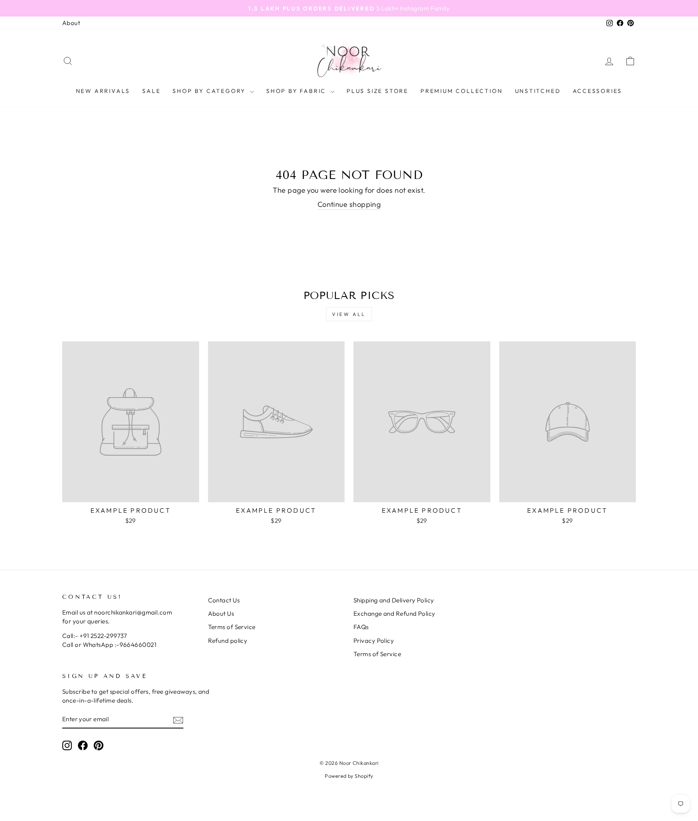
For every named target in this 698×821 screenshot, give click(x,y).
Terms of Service (232, 627)
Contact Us (224, 600)
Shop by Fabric (297, 91)
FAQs (361, 627)
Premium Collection (461, 91)
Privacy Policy (373, 640)
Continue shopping (349, 204)
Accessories (597, 91)
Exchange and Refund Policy (394, 613)
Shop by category (210, 91)
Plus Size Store (377, 91)
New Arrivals (103, 91)
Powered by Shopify (349, 776)
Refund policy (228, 640)
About (71, 23)
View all (349, 314)
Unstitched (538, 91)
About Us (221, 613)
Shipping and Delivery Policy (393, 600)
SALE (151, 91)
